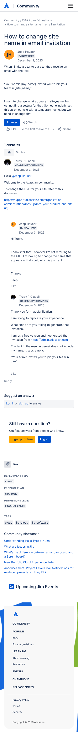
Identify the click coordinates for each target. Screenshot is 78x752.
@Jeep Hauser (21, 176)
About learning (20, 658)
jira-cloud (22, 522)
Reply (8, 381)
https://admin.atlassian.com (50, 339)
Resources (18, 664)
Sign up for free (22, 439)
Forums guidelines (23, 644)
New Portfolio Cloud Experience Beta (29, 562)
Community (28, 6)
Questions (45, 20)
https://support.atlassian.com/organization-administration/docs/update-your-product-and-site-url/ (39, 204)
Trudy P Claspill (24, 161)
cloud (8, 522)
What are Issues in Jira (19, 546)
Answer (12, 122)
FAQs (15, 638)
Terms (16, 706)
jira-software (40, 522)
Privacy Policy (20, 700)
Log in (10, 403)
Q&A (25, 20)
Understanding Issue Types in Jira (27, 540)
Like (13, 286)
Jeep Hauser (26, 51)
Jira (33, 20)
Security (17, 712)
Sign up (23, 403)
